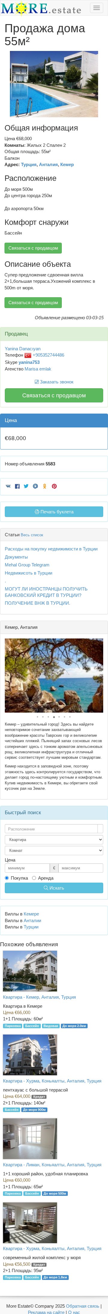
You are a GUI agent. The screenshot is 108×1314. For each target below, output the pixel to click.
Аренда (45, 878)
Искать (56, 887)
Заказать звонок (56, 381)
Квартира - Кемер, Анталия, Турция (39, 997)
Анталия (48, 164)
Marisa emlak (38, 368)
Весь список (32, 535)
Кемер (67, 164)
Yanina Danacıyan (22, 348)
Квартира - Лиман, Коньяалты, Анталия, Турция (52, 1164)
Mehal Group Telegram (27, 564)
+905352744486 (48, 355)
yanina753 (29, 362)
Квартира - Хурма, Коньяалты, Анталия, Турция (52, 1080)
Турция (29, 164)
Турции (31, 926)
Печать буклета (56, 511)
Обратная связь (82, 1306)
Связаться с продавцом (33, 248)
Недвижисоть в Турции (28, 572)
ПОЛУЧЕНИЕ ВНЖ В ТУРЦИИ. (37, 603)
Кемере (31, 913)
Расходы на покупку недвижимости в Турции (51, 548)
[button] (98, 56)
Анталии (32, 920)
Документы (16, 556)
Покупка (19, 878)
